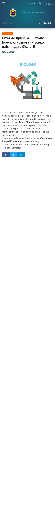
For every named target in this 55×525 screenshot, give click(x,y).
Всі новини (7, 33)
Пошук (50, 4)
